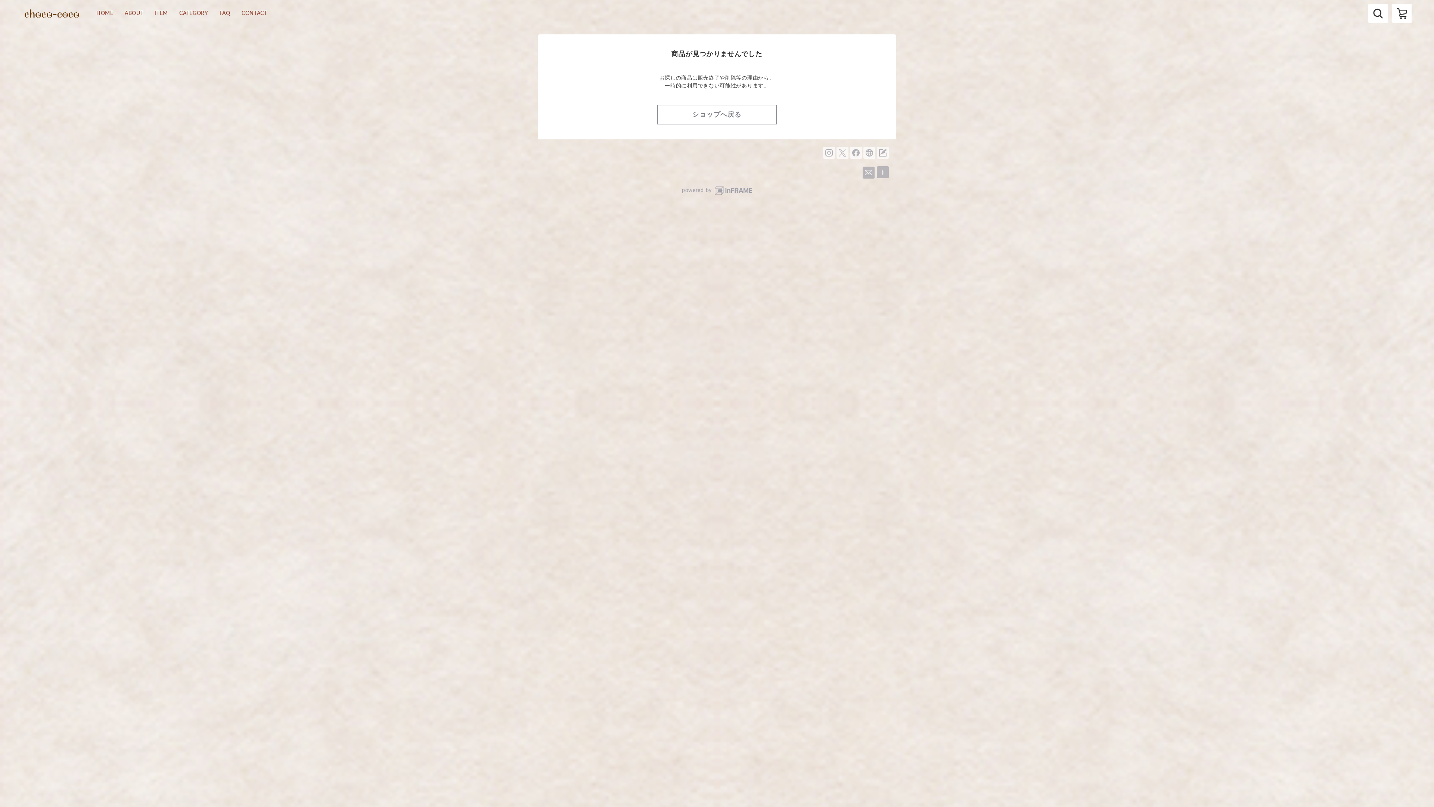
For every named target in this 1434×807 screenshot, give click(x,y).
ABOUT (134, 13)
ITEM (161, 13)
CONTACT (254, 13)
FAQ (225, 13)
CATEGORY (193, 13)
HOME (105, 13)
